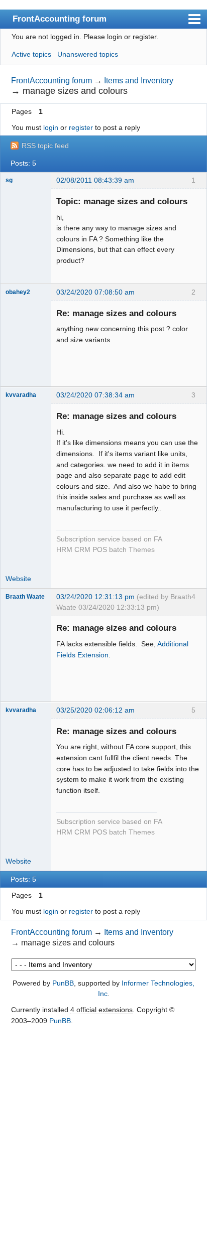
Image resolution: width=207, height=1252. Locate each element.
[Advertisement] (103, 1139)
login (50, 127)
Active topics (31, 54)
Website (18, 579)
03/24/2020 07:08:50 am (95, 292)
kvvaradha (21, 395)
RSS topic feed (45, 146)
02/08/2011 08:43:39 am (95, 180)
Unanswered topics (87, 54)
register (81, 127)
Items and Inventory (138, 80)
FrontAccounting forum (60, 19)
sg (9, 180)
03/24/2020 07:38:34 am (95, 395)
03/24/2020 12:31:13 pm (95, 597)
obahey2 (18, 292)
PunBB (63, 983)
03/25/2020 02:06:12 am (95, 710)
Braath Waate (25, 597)
